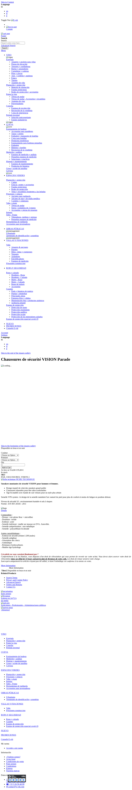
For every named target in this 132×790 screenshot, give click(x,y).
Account (4, 333)
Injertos (9, 212)
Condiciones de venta (15, 761)
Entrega (9, 768)
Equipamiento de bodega (16, 129)
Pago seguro (11, 764)
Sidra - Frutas (11, 215)
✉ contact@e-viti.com (15, 787)
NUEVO (10, 324)
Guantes (9, 289)
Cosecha (9, 106)
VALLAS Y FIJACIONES (17, 240)
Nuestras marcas (12, 771)
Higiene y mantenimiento (16, 161)
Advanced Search (8, 45)
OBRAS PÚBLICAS (15, 229)
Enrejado (10, 59)
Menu (3, 50)
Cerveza (9, 171)
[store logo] (14, 20)
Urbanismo (10, 233)
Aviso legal (10, 759)
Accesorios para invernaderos (18, 224)
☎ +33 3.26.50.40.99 (15, 784)
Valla (8, 245)
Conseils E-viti (12, 328)
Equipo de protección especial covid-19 (22, 319)
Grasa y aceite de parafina (16, 168)
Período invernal (13, 115)
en (7, 11)
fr (6, 13)
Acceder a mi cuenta (14, 748)
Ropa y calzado (12, 273)
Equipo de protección (15, 305)
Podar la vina (11, 94)
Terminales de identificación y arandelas (22, 236)
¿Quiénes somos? (13, 757)
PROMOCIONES (13, 326)
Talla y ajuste (11, 203)
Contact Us (10, 587)
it (6, 16)
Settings (4, 335)
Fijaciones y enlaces (14, 194)
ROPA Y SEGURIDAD (16, 268)
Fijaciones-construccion (15, 263)
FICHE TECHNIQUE (25, 479)
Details (4, 510)
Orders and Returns (14, 585)
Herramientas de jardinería (17, 222)
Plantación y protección (15, 85)
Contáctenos (11, 766)
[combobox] (13, 43)
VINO (8, 55)
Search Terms (11, 578)
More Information (8, 565)
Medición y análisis (14, 152)
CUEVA (9, 124)
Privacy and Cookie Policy (17, 580)
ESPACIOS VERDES (15, 175)
